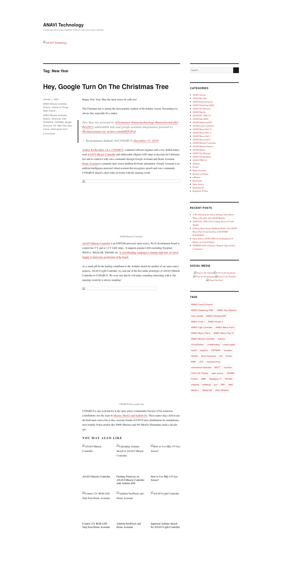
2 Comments (49, 133)
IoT (54, 125)
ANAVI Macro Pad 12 (202, 132)
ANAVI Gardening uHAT (203, 105)
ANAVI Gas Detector (202, 108)
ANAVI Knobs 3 (215, 321)
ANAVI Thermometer (202, 156)
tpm (216, 384)
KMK (193, 361)
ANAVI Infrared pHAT (202, 122)
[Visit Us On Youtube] (225, 276)
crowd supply (229, 344)
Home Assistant (90, 163)
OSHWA (230, 373)
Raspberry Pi (198, 187)
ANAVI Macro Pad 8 (201, 139)
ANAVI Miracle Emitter (203, 146)
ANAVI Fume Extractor (203, 101)
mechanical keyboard (201, 367)
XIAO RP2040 (221, 390)
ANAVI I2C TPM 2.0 (202, 115)
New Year (61, 125)
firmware (228, 350)
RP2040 (228, 378)
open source (217, 373)
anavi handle (197, 315)
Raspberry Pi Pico (200, 191)
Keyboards (197, 180)
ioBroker (196, 177)
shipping (195, 384)
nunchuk (228, 367)
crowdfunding (213, 344)
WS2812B (207, 390)
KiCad (229, 355)
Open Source (49, 110)
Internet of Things (60, 107)
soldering (206, 384)
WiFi (223, 384)
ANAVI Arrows (199, 94)
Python (194, 378)
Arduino (46, 107)
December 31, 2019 (146, 140)
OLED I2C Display (199, 373)
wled (230, 384)
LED (201, 361)
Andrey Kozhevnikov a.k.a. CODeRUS (102, 149)
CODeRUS (48, 122)
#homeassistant (92, 131)
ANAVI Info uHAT (200, 118)
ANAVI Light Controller (203, 125)
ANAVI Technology (63, 24)
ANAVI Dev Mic (200, 98)
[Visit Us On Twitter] (203, 272)
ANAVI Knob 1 (198, 321)
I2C (221, 355)
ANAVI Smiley (199, 149)
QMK (203, 378)
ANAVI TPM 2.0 (200, 160)
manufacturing (213, 361)
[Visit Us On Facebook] (224, 272)
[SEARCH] (236, 70)
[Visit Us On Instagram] (204, 276)
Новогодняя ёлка (59, 128)
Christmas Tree (59, 118)
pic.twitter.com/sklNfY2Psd (119, 131)
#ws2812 (88, 127)
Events (196, 166)
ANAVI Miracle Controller (102, 154)
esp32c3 (204, 350)
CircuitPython (197, 344)
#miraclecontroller (166, 122)
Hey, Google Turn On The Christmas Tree (106, 86)
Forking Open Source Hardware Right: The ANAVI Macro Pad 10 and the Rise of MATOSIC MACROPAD (215, 232)
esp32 (194, 350)
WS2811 (195, 390)
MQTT (217, 367)
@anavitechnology (142, 122)
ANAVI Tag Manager (202, 153)
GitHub (194, 355)
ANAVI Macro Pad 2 (201, 136)
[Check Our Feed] (214, 279)
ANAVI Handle (199, 112)
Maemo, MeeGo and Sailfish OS (130, 415)
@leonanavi (122, 122)
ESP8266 (59, 122)
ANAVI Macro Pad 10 (202, 129)
